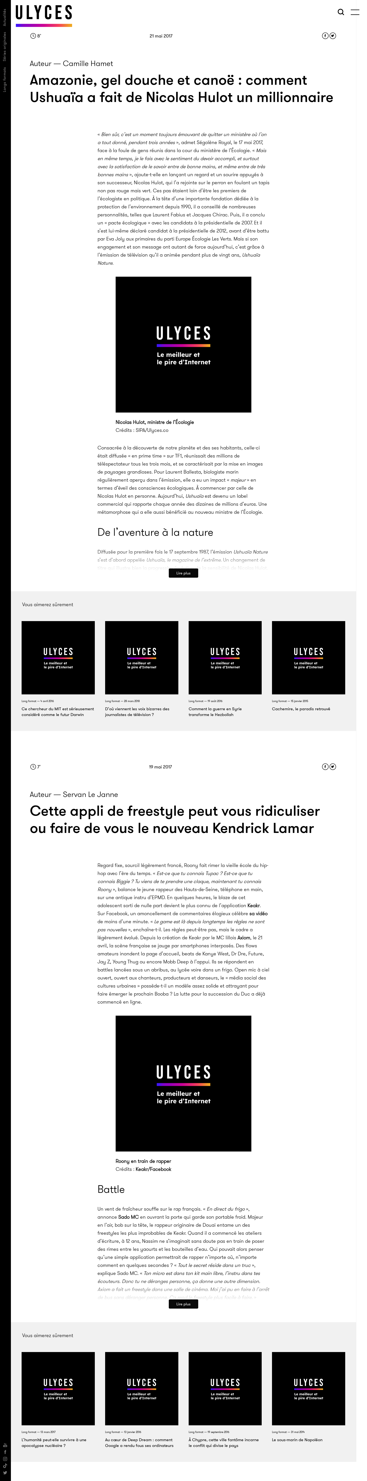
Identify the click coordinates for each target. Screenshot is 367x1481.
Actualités (4, 17)
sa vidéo (258, 913)
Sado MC (128, 1217)
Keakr (254, 905)
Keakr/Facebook (153, 1169)
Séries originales (4, 46)
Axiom (244, 937)
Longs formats (4, 79)
